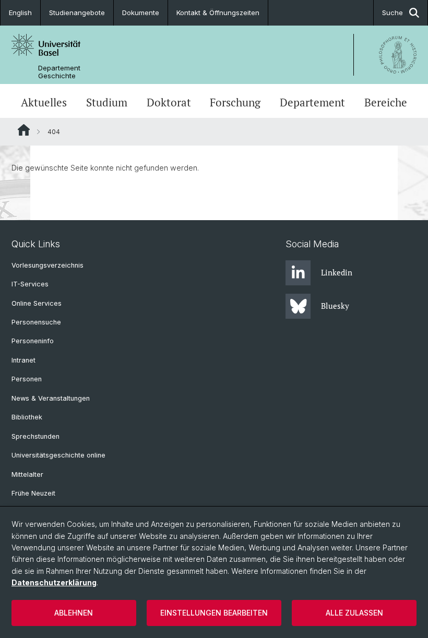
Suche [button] (392, 12)
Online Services (36, 303)
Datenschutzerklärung (54, 582)
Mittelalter (27, 474)
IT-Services (30, 284)
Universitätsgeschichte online (58, 455)
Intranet (23, 360)
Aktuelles (44, 102)
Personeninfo (32, 341)
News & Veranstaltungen (50, 398)
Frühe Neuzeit (33, 493)
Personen (26, 379)
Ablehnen (73, 612)
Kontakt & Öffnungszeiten (217, 12)
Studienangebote (77, 12)
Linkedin (336, 272)
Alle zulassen (354, 612)
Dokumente (140, 12)
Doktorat (169, 102)
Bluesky (335, 305)
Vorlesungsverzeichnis (47, 265)
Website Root (24, 130)
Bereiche (385, 102)
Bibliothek (26, 417)
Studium (106, 102)
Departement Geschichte (59, 72)
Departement (312, 102)
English (20, 12)
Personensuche (36, 322)
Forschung (235, 102)
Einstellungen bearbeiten (214, 612)
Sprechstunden (35, 436)
